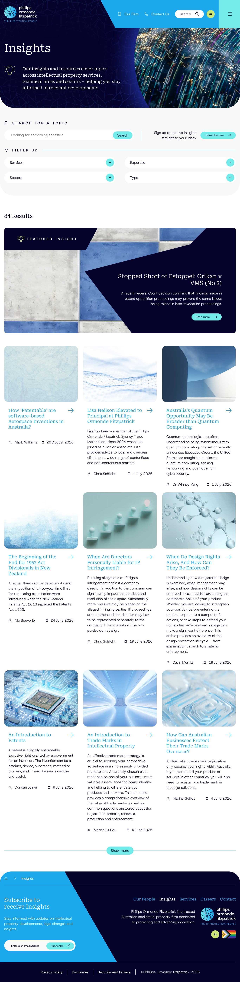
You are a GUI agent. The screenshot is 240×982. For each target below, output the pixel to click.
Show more (120, 850)
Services (188, 899)
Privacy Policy (52, 972)
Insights (167, 899)
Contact (228, 899)
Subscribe (57, 946)
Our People (144, 899)
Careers (208, 899)
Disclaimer (80, 972)
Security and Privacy (114, 972)
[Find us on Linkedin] (211, 14)
